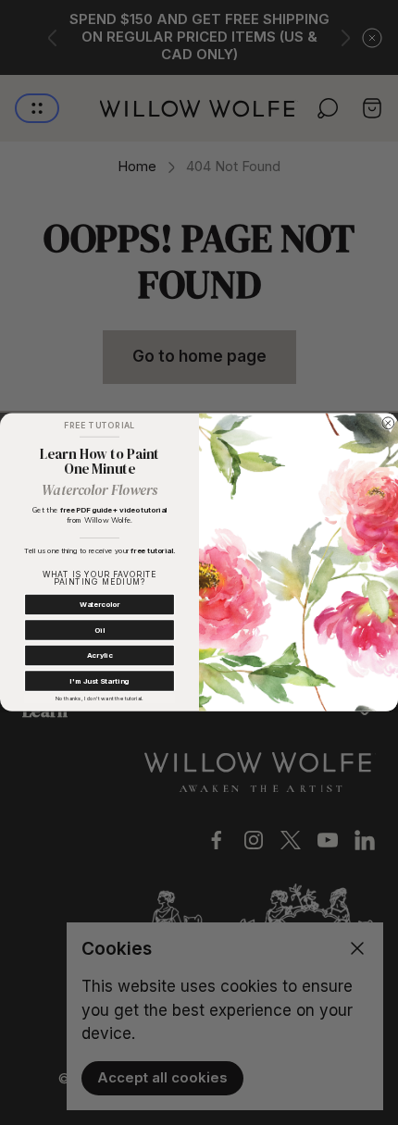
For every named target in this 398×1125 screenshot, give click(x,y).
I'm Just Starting (99, 681)
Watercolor (99, 604)
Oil (99, 630)
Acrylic (100, 655)
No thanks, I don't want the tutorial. (99, 699)
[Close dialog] (388, 423)
